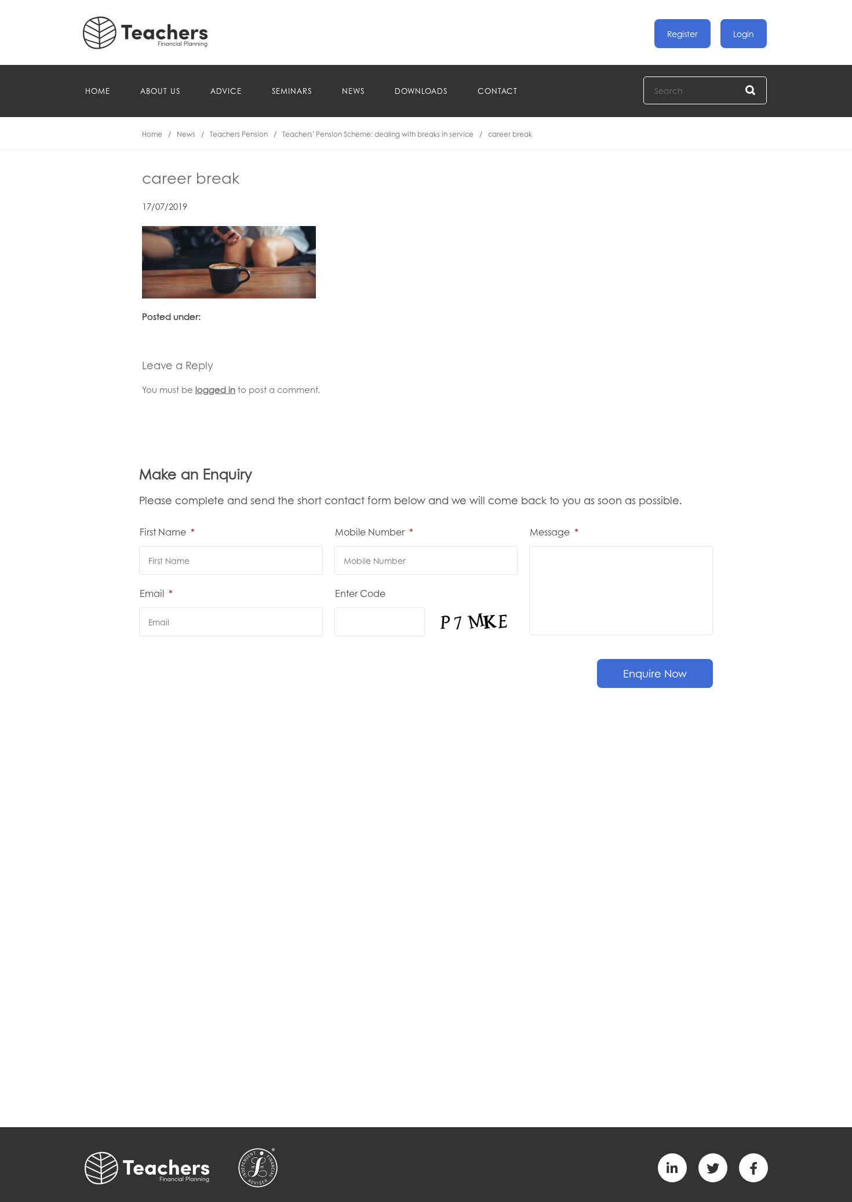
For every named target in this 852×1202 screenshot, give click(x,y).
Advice (226, 90)
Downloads (421, 90)
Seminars (292, 90)
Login (743, 33)
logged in (215, 389)
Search (750, 90)
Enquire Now (655, 673)
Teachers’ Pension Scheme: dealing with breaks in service (378, 134)
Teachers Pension (239, 134)
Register (682, 33)
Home (97, 90)
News (353, 90)
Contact (498, 90)
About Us (160, 90)
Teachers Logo (154, 32)
